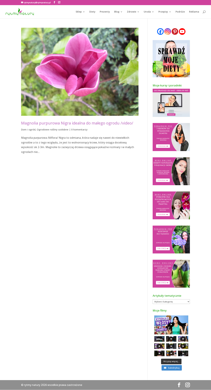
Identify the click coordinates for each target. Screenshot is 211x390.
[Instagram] (167, 31)
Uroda (147, 12)
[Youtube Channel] (182, 31)
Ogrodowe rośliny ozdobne (52, 129)
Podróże (180, 12)
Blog (116, 12)
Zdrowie (131, 12)
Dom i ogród (28, 129)
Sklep (79, 12)
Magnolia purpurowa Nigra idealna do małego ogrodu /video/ (77, 123)
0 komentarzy (79, 129)
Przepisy (163, 12)
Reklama (194, 12)
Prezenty (105, 12)
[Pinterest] (175, 31)
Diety (92, 12)
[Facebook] (160, 31)
